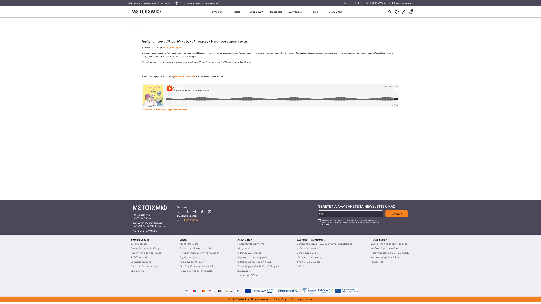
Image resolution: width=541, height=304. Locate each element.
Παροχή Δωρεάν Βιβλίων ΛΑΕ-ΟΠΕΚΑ (390, 252)
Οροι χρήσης (280, 299)
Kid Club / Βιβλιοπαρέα (249, 252)
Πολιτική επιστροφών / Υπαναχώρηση (199, 252)
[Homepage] (146, 11)
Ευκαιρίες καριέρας (141, 261)
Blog (315, 11)
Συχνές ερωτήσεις (189, 257)
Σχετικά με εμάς (139, 243)
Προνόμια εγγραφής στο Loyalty (196, 270)
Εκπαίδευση (256, 11)
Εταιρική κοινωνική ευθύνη (145, 248)
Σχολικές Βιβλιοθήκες (308, 261)
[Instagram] (345, 3)
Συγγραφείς (295, 11)
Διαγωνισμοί (243, 270)
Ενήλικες (217, 11)
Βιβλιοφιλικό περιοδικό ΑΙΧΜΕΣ (254, 261)
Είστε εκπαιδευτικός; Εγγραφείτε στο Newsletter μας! (324, 243)
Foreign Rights (378, 261)
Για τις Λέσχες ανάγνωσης (250, 243)
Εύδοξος (301, 266)
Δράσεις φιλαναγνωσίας (309, 248)
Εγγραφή (397, 213)
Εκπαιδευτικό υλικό (307, 252)
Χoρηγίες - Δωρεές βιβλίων (385, 257)
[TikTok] (355, 3)
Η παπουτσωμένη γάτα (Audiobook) (170, 109)
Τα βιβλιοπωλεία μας (142, 257)
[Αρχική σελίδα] (137, 25)
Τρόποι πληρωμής (189, 243)
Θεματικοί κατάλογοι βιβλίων (253, 257)
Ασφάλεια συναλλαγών (192, 261)
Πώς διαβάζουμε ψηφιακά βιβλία (197, 266)
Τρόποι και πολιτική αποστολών (196, 248)
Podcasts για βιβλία (247, 275)
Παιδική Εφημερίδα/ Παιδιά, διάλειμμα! (258, 266)
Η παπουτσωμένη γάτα (184, 76)
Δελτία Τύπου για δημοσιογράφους (389, 243)
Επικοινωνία (137, 270)
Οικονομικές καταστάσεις (144, 266)
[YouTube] (359, 3)
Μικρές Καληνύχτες (172, 47)
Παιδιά (236, 11)
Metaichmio (147, 109)
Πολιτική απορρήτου (302, 299)
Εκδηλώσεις (335, 11)
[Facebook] (340, 3)
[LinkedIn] (350, 3)
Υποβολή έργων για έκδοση (385, 248)
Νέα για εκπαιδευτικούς (309, 257)
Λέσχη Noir (243, 248)
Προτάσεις (276, 11)
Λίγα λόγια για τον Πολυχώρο (146, 252)
